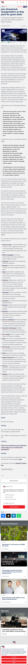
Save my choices (14, 507)
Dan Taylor (4, 634)
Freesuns (5, 305)
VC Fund (3, 542)
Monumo (4, 366)
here (20, 459)
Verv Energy (6, 334)
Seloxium (5, 265)
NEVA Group (6, 347)
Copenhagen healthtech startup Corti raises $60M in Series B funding (14, 630)
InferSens (5, 280)
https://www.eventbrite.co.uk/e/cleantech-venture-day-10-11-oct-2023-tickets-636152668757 (14, 447)
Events (3, 568)
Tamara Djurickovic (6, 602)
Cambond (5, 261)
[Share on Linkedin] (14, 516)
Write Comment (14, 480)
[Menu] (26, 2)
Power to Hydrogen (8, 319)
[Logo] (3, 2)
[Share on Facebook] (3, 516)
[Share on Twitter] (8, 516)
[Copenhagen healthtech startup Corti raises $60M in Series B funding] (14, 620)
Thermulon (5, 300)
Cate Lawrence (5, 548)
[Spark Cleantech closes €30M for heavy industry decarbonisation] (14, 586)
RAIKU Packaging (7, 255)
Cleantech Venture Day (7, 469)
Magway (4, 374)
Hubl (3, 338)
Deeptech (3, 595)
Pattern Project (7, 244)
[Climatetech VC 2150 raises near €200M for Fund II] (14, 533)
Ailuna (4, 272)
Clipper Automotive (8, 357)
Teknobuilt (5, 292)
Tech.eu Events (5, 576)
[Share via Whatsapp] (19, 516)
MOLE (4, 353)
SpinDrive (5, 311)
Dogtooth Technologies (9, 328)
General (3, 6)
